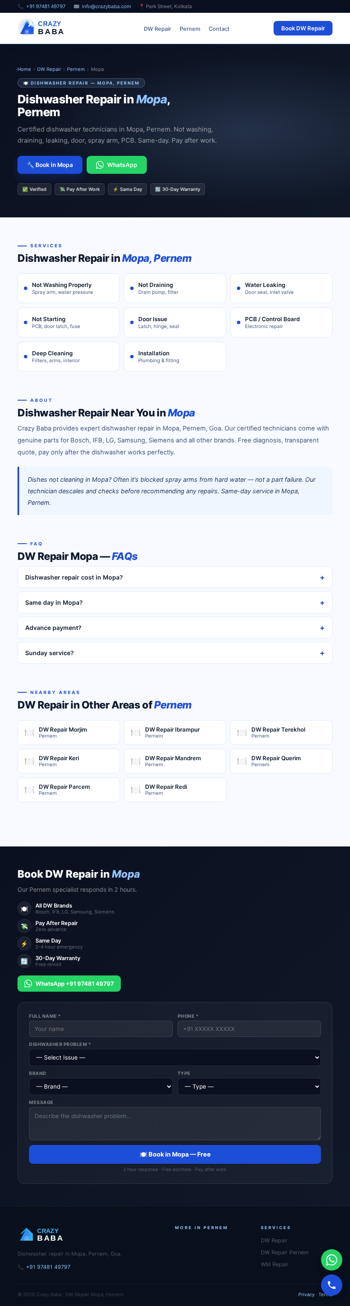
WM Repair (275, 1264)
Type (184, 1073)
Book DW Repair (303, 28)
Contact (219, 29)
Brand (38, 1073)
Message (41, 1102)
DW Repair (157, 29)
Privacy (306, 1294)
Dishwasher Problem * (60, 1044)
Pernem (190, 29)
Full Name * (45, 1016)
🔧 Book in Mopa (50, 164)
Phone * (188, 1016)
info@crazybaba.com (106, 6)
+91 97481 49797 (46, 6)
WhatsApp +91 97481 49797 (74, 983)
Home (24, 69)
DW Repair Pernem (285, 1252)
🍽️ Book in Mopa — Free (175, 1154)
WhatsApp (122, 164)
